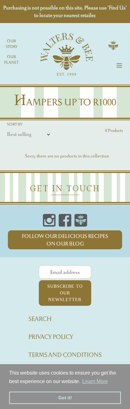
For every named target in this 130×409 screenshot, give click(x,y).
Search (40, 319)
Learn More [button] (95, 381)
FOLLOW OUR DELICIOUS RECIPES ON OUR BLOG (65, 240)
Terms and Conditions (65, 355)
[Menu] (119, 64)
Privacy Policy (50, 337)
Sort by (14, 124)
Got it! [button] (65, 397)
